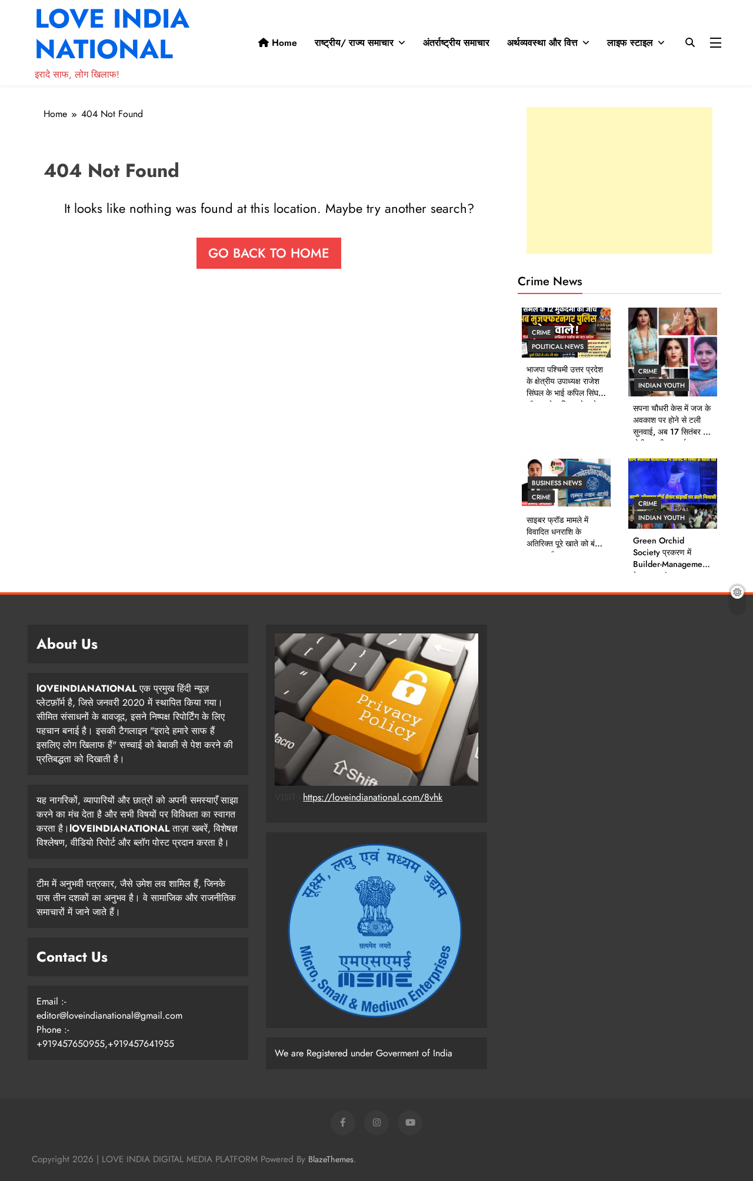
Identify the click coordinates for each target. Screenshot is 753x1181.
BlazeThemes (331, 1159)
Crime (541, 332)
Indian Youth (661, 385)
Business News (557, 483)
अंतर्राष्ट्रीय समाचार (456, 42)
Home (283, 42)
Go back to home (268, 252)
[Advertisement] (619, 180)
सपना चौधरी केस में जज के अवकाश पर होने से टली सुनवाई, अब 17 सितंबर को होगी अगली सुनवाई (672, 425)
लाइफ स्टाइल (630, 42)
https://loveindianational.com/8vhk (372, 797)
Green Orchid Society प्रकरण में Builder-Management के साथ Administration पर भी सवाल (671, 564)
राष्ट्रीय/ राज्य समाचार (354, 42)
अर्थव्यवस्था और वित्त (542, 42)
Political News (558, 346)
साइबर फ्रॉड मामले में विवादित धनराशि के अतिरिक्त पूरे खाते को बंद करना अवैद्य (563, 537)
